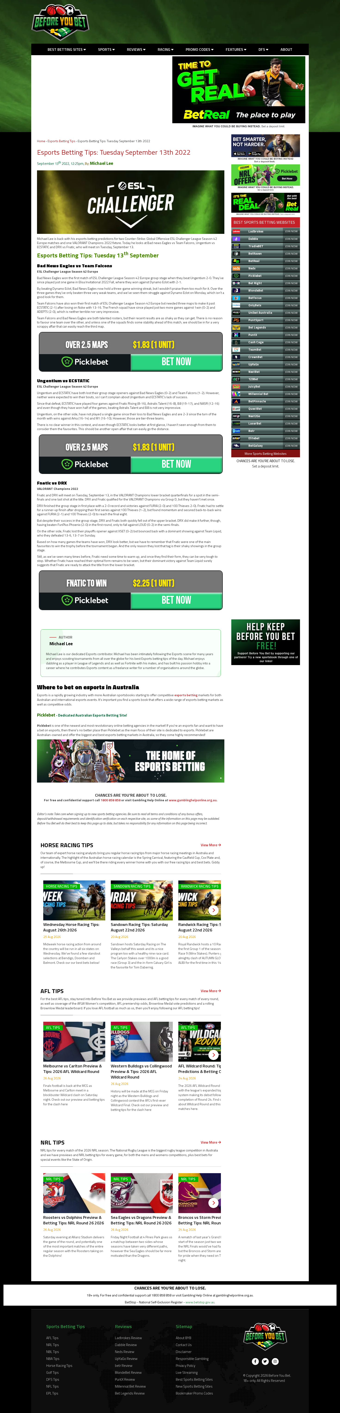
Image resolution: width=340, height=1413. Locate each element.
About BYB (183, 1338)
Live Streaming (187, 1372)
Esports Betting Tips (61, 141)
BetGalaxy (255, 445)
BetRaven (255, 253)
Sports (105, 49)
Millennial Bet (258, 394)
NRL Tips (52, 1344)
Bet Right (255, 283)
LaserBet (254, 423)
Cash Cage (255, 342)
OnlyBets (254, 305)
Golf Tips (52, 1372)
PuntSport (255, 320)
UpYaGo (253, 364)
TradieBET (255, 246)
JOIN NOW (291, 231)
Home (41, 141)
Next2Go (254, 416)
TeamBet (254, 349)
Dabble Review (126, 1344)
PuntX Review (125, 1379)
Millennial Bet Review (130, 1386)
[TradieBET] (265, 161)
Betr (251, 430)
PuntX (252, 334)
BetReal (254, 261)
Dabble (253, 238)
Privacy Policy (185, 1365)
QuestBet (255, 408)
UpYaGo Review (126, 1358)
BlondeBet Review (128, 1372)
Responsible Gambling (192, 1358)
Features (235, 49)
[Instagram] (275, 1361)
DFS (262, 49)
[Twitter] (265, 1361)
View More (209, 845)
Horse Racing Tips (59, 1365)
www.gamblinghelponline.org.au (192, 800)
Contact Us (184, 1344)
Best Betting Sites (65, 49)
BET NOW (176, 361)
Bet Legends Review (130, 1393)
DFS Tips (52, 1379)
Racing (164, 49)
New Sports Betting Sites (194, 1386)
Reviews (135, 49)
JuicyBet (254, 386)
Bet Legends (257, 327)
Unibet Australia (260, 312)
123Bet (253, 379)
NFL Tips (52, 1386)
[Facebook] (255, 1361)
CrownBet (255, 357)
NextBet (254, 371)
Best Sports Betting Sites (194, 1379)
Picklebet (46, 714)
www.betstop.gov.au (199, 1302)
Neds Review (124, 1351)
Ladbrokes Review (128, 1338)
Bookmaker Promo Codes (194, 1393)
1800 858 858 (111, 800)
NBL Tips (52, 1351)
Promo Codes (198, 49)
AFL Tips (52, 1338)
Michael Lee (101, 163)
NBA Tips (52, 1358)
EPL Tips (52, 1393)
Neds (252, 268)
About (286, 49)
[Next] (213, 910)
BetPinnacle (257, 401)
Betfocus (255, 297)
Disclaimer (184, 1351)
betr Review (123, 1365)
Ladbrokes (255, 231)
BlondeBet (255, 290)
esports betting (186, 695)
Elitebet (254, 438)
